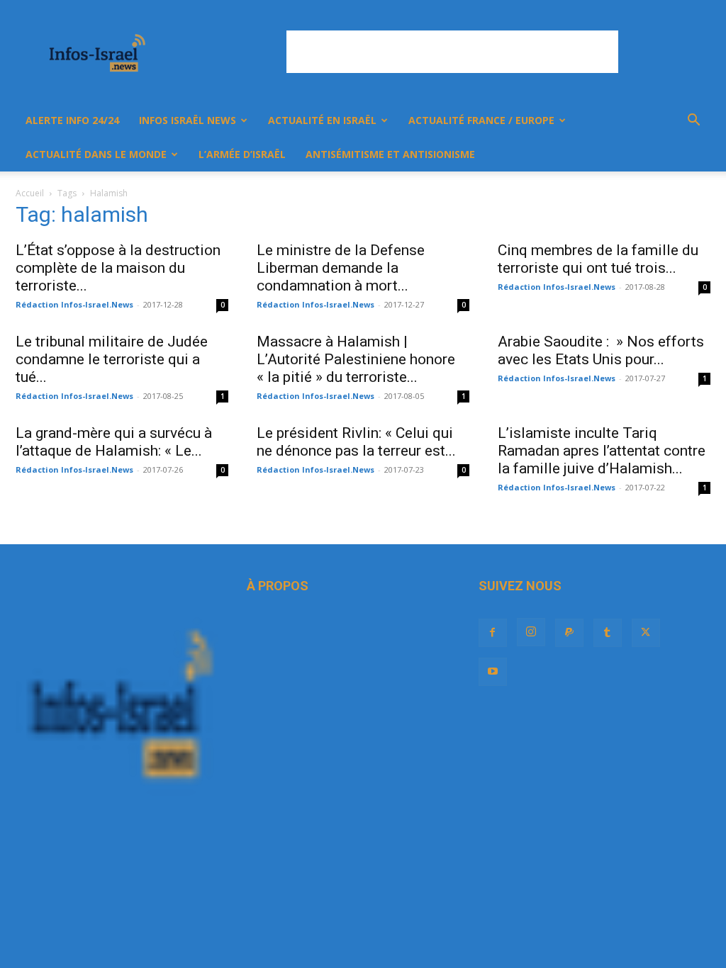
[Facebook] (493, 633)
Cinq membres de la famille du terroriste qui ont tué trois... (598, 259)
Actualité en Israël (322, 120)
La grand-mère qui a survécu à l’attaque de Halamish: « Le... (114, 441)
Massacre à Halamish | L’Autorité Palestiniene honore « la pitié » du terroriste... (356, 359)
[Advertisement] (452, 51)
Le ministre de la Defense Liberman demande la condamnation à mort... (341, 268)
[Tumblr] (607, 633)
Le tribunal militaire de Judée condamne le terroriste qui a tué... (112, 359)
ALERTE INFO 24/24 (72, 120)
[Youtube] (493, 672)
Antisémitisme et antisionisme (390, 154)
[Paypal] (569, 633)
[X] (646, 633)
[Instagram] (531, 632)
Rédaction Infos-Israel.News (74, 304)
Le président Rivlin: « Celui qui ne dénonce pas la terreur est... (356, 441)
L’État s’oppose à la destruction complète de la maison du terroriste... (118, 268)
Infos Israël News (187, 120)
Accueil (30, 193)
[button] (693, 121)
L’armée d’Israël (242, 154)
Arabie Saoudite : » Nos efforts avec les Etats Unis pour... (601, 350)
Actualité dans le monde (96, 154)
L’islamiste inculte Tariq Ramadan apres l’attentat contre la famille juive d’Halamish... (601, 450)
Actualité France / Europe (481, 120)
